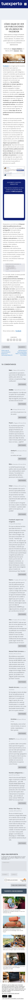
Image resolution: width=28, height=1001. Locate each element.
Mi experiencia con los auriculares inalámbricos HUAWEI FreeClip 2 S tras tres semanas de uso (14, 911)
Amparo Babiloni (17, 49)
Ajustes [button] (4, 996)
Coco (10, 370)
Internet (16, 51)
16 (21, 51)
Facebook (6, 66)
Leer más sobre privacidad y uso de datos (13, 998)
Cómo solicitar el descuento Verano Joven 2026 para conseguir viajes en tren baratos (14, 949)
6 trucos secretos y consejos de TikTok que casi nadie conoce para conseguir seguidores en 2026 (14, 967)
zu (11, 409)
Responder (22, 384)
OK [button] (10, 996)
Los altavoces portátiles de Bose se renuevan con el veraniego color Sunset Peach (13, 930)
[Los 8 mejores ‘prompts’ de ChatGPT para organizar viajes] (14, 978)
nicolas (11, 390)
